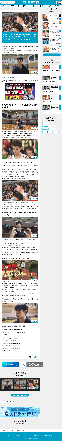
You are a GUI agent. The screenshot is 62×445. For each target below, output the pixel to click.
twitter (60, 15)
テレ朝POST (31, 2)
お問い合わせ (27, 435)
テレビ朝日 (10, 435)
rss (60, 22)
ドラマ (50, 132)
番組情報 (45, 132)
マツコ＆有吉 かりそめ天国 (48, 126)
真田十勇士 (55, 132)
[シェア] (32, 357)
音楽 (18, 6)
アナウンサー (42, 6)
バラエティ (12, 6)
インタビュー (57, 6)
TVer (24, 325)
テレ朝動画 (18, 435)
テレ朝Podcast (53, 129)
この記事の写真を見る (19, 395)
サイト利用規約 (36, 435)
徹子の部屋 (45, 129)
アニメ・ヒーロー (26, 6)
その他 (50, 6)
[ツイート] (30, 357)
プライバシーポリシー (47, 435)
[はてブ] (35, 357)
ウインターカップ (4, 401)
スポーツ (34, 6)
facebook (60, 19)
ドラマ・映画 (3, 6)
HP (22, 326)
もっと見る (51, 55)
